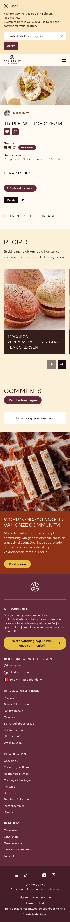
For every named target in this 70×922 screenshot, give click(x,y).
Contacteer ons (14, 730)
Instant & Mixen (14, 806)
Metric (11, 200)
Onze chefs (11, 836)
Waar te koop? (13, 743)
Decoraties (11, 793)
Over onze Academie (17, 849)
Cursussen (11, 830)
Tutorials (9, 856)
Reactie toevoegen (23, 400)
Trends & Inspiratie (16, 704)
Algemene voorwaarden (35, 897)
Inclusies (9, 786)
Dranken (9, 812)
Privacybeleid (35, 903)
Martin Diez (21, 113)
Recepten (10, 698)
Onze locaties (13, 843)
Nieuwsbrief (12, 736)
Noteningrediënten (16, 773)
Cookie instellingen (35, 914)
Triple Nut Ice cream (21, 188)
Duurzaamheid (13, 710)
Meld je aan (17, 564)
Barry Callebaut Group (19, 723)
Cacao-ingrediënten (17, 767)
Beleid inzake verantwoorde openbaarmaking (35, 908)
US (22, 200)
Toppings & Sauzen (16, 799)
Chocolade (11, 761)
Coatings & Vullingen (18, 780)
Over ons (10, 717)
